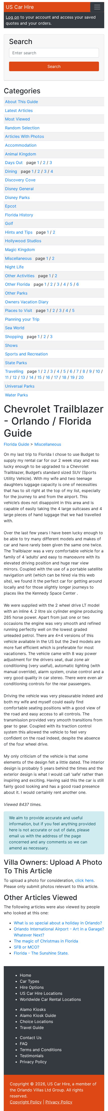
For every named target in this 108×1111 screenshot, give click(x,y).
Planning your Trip (22, 319)
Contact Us (30, 1037)
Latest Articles (19, 110)
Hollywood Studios (23, 240)
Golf (9, 223)
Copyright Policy (26, 1101)
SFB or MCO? (26, 947)
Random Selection (22, 127)
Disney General (19, 188)
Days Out (14, 162)
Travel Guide (32, 1027)
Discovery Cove (20, 179)
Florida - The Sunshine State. (41, 953)
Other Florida (18, 284)
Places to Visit (19, 310)
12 (15, 377)
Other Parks (16, 293)
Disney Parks (17, 197)
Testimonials (31, 1055)
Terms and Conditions (41, 1049)
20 (81, 377)
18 (64, 377)
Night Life (14, 266)
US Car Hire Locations (41, 993)
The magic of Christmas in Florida (46, 940)
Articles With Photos (24, 136)
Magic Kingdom (20, 249)
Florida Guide (16, 444)
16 (48, 377)
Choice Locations (36, 1021)
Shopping (14, 336)
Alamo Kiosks (33, 1009)
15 (39, 377)
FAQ (23, 1043)
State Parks (16, 362)
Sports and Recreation (26, 353)
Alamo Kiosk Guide (38, 1015)
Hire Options (32, 987)
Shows (11, 345)
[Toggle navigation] (97, 7)
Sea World (14, 327)
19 (72, 377)
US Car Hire (20, 7)
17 (56, 377)
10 (98, 371)
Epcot (10, 206)
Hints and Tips (19, 232)
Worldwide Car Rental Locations (50, 999)
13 (23, 377)
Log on (12, 17)
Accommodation (20, 145)
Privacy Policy (33, 1061)
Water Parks (16, 394)
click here (84, 880)
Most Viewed (17, 118)
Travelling (15, 371)
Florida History (19, 214)
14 (31, 377)
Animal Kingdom (20, 153)
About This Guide (21, 101)
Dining (11, 171)
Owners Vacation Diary (26, 301)
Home (25, 975)
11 (7, 377)
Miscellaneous (19, 258)
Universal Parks (19, 386)
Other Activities (20, 275)
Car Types (29, 981)
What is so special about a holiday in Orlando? (58, 922)
